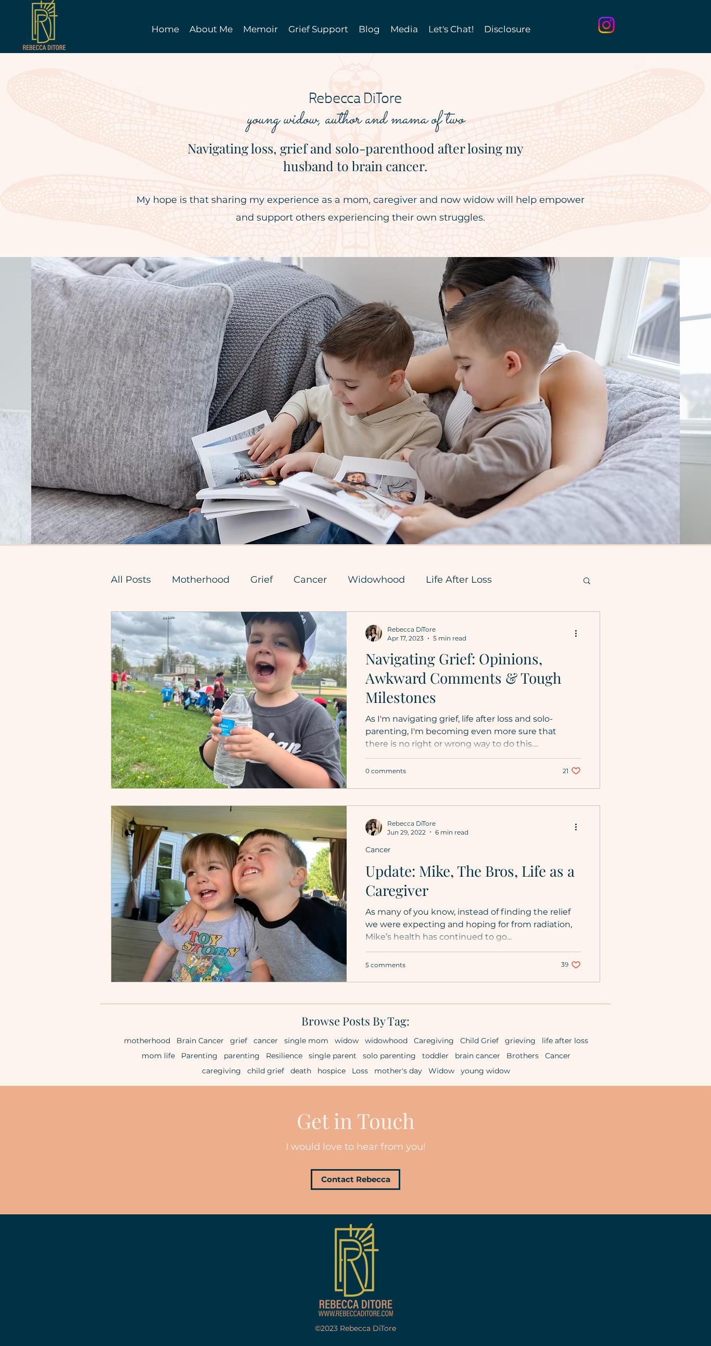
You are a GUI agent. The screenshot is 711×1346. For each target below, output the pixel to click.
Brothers (522, 1056)
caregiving (221, 1071)
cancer (265, 1040)
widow (347, 1040)
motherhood (147, 1040)
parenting (242, 1056)
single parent (333, 1056)
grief (238, 1040)
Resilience (284, 1056)
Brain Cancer (200, 1040)
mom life (158, 1056)
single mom (306, 1040)
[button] (587, 581)
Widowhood (376, 579)
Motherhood (201, 579)
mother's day (398, 1071)
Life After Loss (459, 579)
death (300, 1071)
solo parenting (389, 1056)
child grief (265, 1071)
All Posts (131, 579)
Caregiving (434, 1040)
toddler (435, 1056)
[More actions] (579, 633)
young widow (485, 1071)
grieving (520, 1040)
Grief (261, 579)
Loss (360, 1071)
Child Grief (479, 1040)
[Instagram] (606, 25)
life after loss (565, 1040)
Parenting (199, 1056)
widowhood (386, 1040)
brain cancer (477, 1056)
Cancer (310, 579)
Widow (441, 1071)
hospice (332, 1071)
